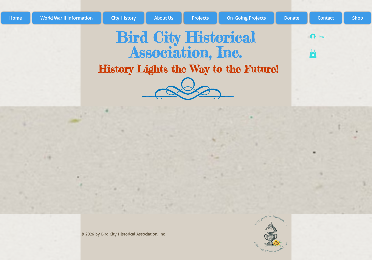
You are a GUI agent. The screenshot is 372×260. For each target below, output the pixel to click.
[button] (313, 53)
